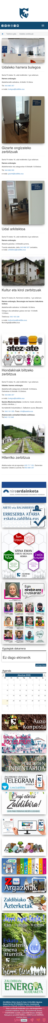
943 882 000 (9, 170)
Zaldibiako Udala (10, 4)
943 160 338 (14, 316)
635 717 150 (29, 465)
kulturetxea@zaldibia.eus (17, 320)
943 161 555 (9, 411)
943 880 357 (9, 85)
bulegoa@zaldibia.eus (16, 89)
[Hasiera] (2, 34)
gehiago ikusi (41, 665)
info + (29, 1017)
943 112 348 (9, 417)
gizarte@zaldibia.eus (16, 173)
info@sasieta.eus (26, 411)
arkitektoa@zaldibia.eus (17, 249)
